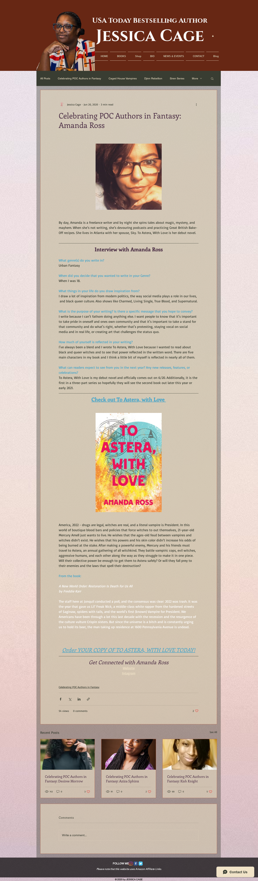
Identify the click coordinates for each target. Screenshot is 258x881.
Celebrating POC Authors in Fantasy (79, 78)
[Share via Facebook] (60, 699)
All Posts (45, 78)
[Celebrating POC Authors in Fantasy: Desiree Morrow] (67, 754)
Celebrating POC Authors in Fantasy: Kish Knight (188, 778)
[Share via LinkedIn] (79, 699)
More (195, 78)
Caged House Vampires (123, 78)
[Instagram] (131, 864)
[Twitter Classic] (141, 864)
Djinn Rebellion (153, 78)
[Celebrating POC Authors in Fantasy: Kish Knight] (190, 754)
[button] (213, 36)
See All (213, 732)
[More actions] (196, 104)
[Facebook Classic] (136, 864)
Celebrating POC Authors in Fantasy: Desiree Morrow (66, 778)
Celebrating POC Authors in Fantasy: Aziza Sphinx (127, 778)
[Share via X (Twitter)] (70, 699)
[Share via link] (88, 699)
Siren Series (177, 78)
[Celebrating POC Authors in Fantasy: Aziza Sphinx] (128, 754)
